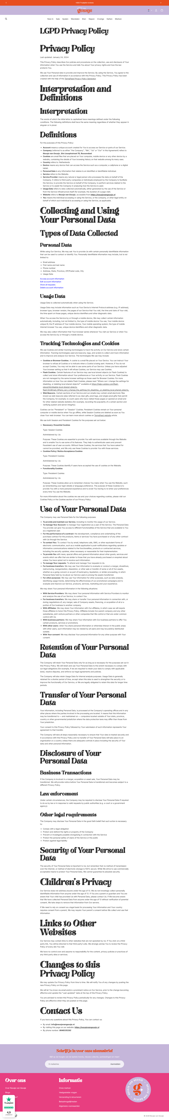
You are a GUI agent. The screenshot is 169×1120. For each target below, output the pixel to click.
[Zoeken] (6, 19)
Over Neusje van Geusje (15, 1088)
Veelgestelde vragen (68, 1092)
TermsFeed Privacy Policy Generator (80, 79)
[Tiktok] (16, 1115)
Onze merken (65, 1088)
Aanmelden (115, 1064)
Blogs (7, 1092)
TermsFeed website (102, 415)
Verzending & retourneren (70, 1097)
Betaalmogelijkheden (68, 1101)
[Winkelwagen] (162, 10)
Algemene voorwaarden (69, 1106)
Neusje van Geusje (157, 1116)
